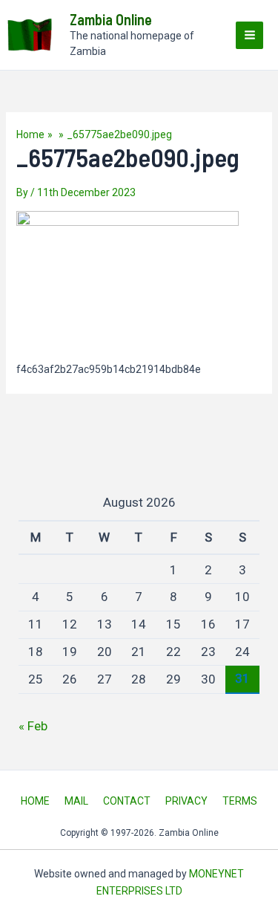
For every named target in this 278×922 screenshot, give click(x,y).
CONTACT (126, 801)
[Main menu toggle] (249, 35)
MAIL (76, 801)
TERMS (239, 801)
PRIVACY (186, 801)
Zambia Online (111, 19)
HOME (35, 801)
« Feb (33, 725)
